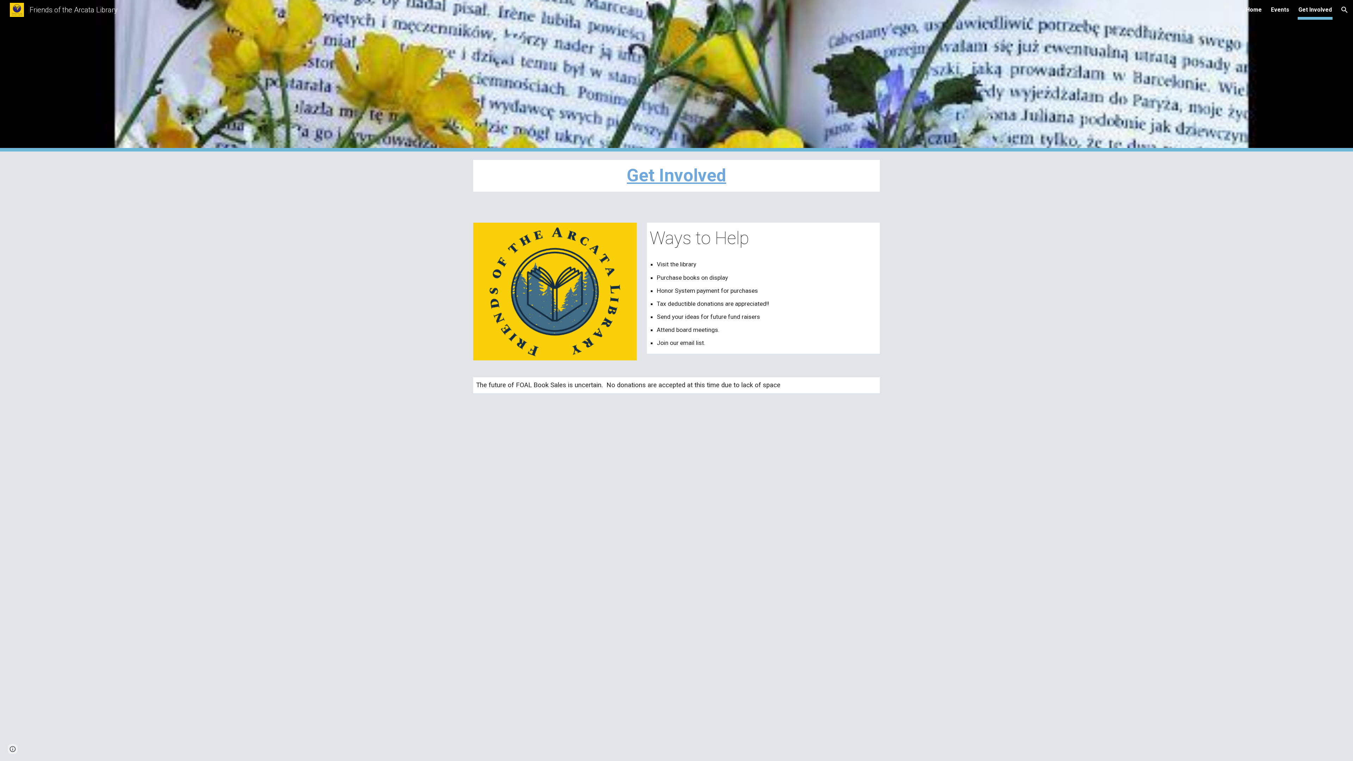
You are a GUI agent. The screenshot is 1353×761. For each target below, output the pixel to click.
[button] (1344, 9)
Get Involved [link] (1315, 9)
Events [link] (1280, 9)
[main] (676, 176)
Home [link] (1254, 9)
